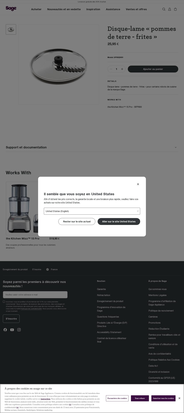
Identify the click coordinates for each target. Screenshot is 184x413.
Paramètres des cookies (117, 398)
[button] (119, 221)
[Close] (138, 184)
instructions (45, 399)
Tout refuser (140, 398)
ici (70, 404)
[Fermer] (179, 398)
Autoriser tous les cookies (163, 398)
